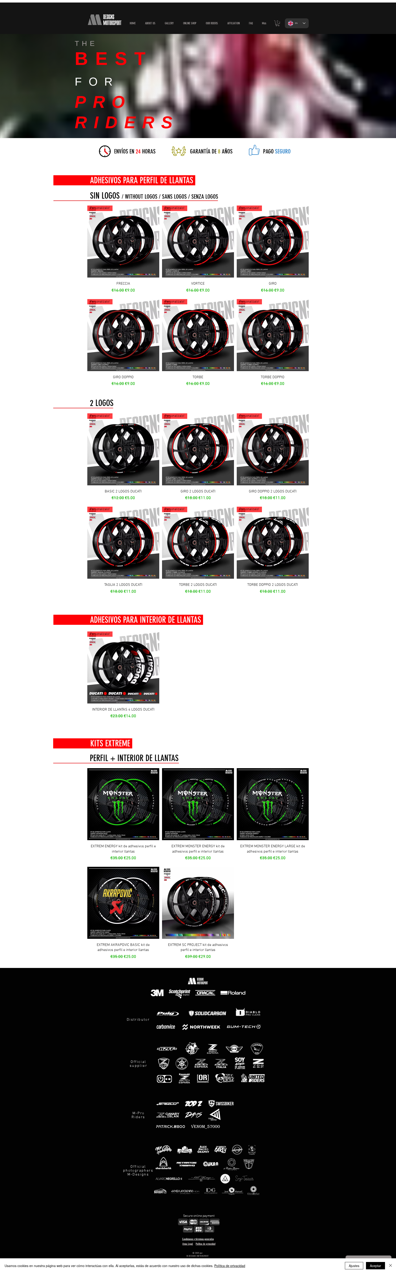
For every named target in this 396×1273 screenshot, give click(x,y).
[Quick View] (123, 804)
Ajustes (354, 1265)
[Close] (390, 1265)
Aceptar (375, 1265)
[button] (189, 23)
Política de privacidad (229, 1265)
